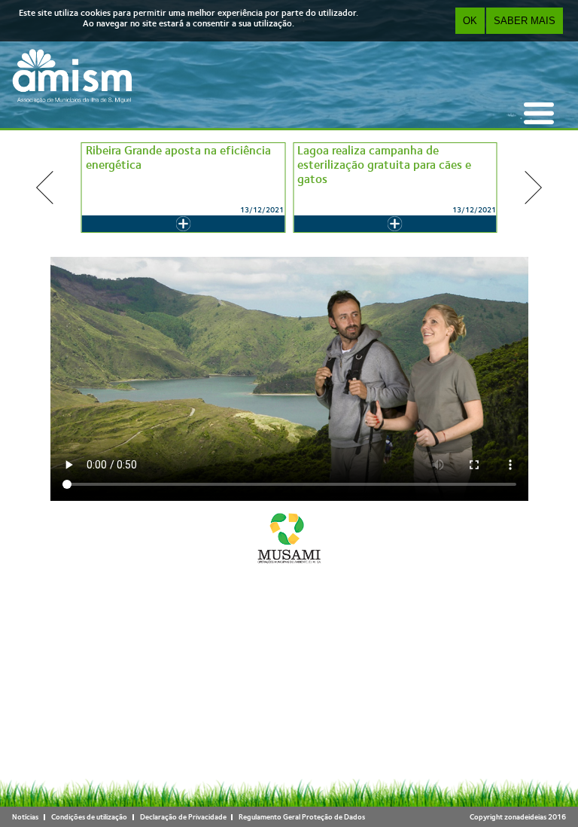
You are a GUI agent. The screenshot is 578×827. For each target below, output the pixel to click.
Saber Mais (524, 20)
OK (470, 20)
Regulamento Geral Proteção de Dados (302, 817)
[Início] (72, 76)
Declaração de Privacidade (183, 817)
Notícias (25, 817)
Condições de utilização (89, 817)
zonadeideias (525, 817)
